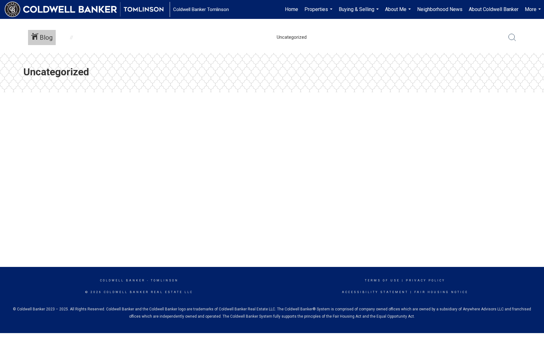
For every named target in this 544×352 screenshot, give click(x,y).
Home (291, 9)
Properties (319, 12)
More (533, 12)
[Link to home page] (87, 9)
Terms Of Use (382, 280)
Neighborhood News (439, 9)
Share (534, 106)
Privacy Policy (425, 280)
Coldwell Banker (122, 280)
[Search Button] (512, 37)
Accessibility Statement (375, 292)
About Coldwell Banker (493, 9)
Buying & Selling (359, 12)
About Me (398, 12)
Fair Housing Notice (441, 292)
